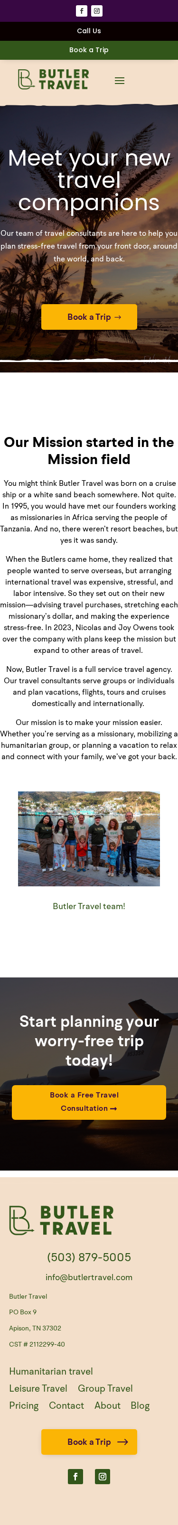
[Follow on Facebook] (81, 11)
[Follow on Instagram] (97, 11)
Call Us (89, 31)
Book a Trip (89, 50)
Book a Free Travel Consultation (84, 1102)
